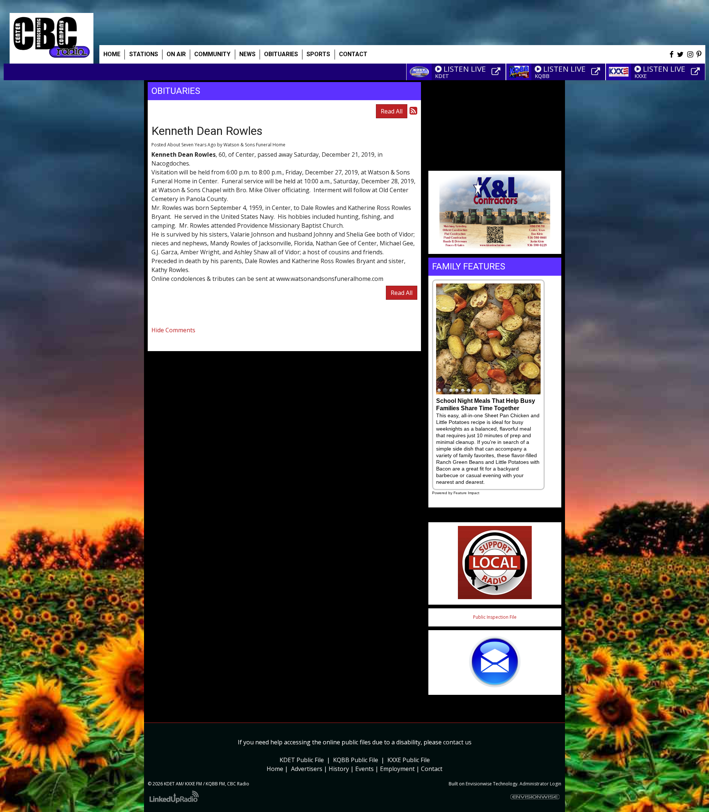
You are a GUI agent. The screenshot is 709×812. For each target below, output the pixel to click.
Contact (431, 769)
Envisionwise (479, 784)
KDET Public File (302, 760)
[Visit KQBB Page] (596, 71)
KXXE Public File (408, 760)
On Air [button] (176, 54)
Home (111, 54)
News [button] (247, 54)
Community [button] (212, 54)
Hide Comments (173, 330)
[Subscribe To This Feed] (413, 110)
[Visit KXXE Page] (696, 71)
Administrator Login (540, 784)
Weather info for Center (494, 162)
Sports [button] (318, 54)
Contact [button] (353, 54)
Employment (397, 769)
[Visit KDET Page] (497, 71)
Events (364, 769)
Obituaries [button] (281, 54)
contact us (457, 742)
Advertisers (306, 769)
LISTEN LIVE (464, 69)
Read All (392, 111)
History (339, 769)
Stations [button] (143, 54)
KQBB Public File (355, 760)
